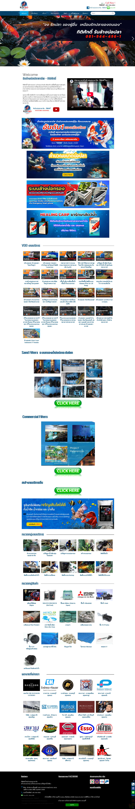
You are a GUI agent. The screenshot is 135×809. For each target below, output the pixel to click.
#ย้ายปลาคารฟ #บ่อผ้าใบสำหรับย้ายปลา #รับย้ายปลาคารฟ (104, 320)
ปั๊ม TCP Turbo (104, 625)
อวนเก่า (67, 625)
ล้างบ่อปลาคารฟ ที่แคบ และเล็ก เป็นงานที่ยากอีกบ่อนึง (68, 302)
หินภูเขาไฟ (67, 646)
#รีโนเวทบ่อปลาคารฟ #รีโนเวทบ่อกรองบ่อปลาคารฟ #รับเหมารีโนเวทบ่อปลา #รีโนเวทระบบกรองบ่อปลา (31, 322)
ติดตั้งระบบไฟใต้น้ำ (86, 575)
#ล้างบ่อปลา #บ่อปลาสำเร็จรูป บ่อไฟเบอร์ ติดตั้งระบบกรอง (50, 265)
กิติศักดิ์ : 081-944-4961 (107, 5)
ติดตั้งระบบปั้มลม (49, 575)
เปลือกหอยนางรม (86, 625)
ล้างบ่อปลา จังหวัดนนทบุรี (86, 300)
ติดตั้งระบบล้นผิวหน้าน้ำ (31, 575)
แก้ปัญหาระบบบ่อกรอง (68, 553)
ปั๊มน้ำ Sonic (104, 603)
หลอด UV (104, 646)
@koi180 (112, 7)
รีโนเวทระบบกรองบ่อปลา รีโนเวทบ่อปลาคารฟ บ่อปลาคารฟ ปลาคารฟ (68, 320)
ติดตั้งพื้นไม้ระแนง (104, 575)
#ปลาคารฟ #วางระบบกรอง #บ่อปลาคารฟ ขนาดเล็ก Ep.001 (68, 265)
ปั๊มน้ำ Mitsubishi (86, 603)
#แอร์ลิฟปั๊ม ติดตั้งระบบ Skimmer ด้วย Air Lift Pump (86, 283)
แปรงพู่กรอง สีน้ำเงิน (49, 646)
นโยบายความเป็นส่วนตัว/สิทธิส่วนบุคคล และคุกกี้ (72, 800)
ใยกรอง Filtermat (86, 646)
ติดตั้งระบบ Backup (68, 575)
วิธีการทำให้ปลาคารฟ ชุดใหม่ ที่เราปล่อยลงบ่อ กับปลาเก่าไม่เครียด (86, 265)
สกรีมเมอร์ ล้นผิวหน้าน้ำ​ (31, 668)
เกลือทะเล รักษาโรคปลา (31, 625)
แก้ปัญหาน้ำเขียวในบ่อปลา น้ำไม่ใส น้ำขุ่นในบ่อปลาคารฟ (104, 265)
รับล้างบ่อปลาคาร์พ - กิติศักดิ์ (98, 7)
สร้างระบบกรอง (86, 553)
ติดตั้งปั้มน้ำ (104, 553)
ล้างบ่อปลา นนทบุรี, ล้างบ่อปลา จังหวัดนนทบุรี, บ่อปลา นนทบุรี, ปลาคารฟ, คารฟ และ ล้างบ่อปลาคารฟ (86, 322)
